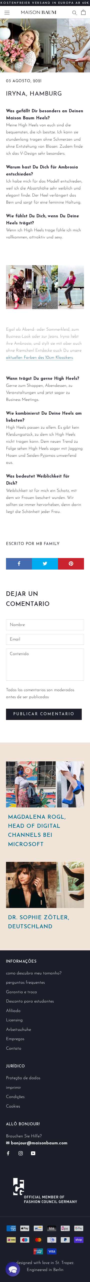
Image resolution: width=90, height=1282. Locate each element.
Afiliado (13, 1011)
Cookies (13, 1106)
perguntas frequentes (25, 982)
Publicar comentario (43, 714)
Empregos (15, 1039)
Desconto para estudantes (30, 1001)
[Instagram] (20, 1153)
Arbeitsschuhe (18, 1030)
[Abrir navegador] (7, 12)
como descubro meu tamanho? (34, 973)
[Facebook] (8, 1153)
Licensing (14, 1020)
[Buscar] (74, 12)
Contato (13, 1048)
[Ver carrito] (83, 12)
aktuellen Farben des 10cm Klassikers (39, 357)
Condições (15, 1097)
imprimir (13, 1087)
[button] (13, 1269)
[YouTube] (33, 1153)
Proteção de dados (23, 1078)
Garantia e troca (21, 992)
